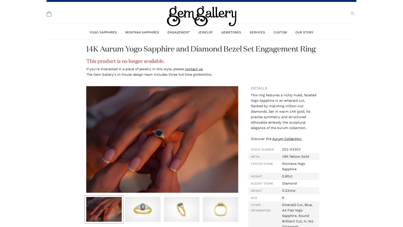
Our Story (304, 32)
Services (257, 32)
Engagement (178, 32)
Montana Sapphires (142, 32)
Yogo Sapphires (103, 32)
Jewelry (205, 32)
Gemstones (231, 32)
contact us (194, 69)
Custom (280, 32)
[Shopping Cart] (49, 14)
